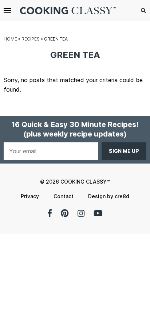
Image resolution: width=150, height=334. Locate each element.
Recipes (30, 39)
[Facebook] (49, 213)
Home (10, 39)
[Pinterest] (64, 213)
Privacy (30, 196)
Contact (64, 196)
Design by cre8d (108, 196)
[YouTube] (98, 213)
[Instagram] (81, 213)
